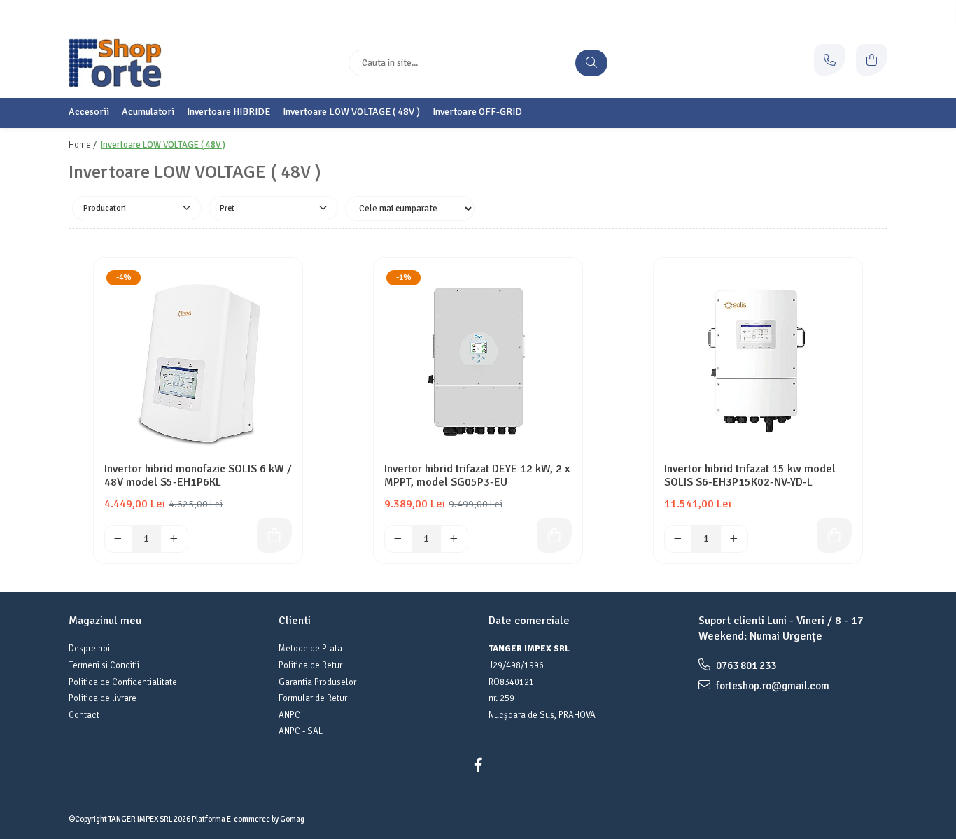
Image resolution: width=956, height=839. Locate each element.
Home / (84, 144)
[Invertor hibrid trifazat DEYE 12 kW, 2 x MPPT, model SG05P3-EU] (478, 362)
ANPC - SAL (301, 731)
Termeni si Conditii (104, 665)
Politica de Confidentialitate (123, 682)
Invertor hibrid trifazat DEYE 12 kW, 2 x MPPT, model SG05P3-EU (477, 476)
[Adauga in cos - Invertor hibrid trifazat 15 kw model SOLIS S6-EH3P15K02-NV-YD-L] (834, 535)
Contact (84, 715)
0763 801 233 (745, 665)
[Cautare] (591, 63)
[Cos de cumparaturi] (871, 60)
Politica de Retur (310, 665)
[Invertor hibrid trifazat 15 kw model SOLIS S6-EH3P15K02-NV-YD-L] (758, 362)
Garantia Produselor (317, 682)
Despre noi (89, 648)
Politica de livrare (102, 698)
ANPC (289, 715)
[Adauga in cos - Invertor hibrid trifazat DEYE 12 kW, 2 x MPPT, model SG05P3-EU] (554, 535)
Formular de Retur (313, 698)
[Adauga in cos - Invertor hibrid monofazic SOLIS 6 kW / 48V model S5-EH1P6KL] (274, 535)
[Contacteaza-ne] (829, 60)
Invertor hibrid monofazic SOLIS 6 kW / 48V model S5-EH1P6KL (198, 476)
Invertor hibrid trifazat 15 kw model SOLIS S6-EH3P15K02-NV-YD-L (750, 476)
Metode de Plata (310, 648)
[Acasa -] (156, 62)
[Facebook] (478, 765)
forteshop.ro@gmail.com (771, 685)
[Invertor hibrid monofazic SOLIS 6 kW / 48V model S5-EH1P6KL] (198, 362)
